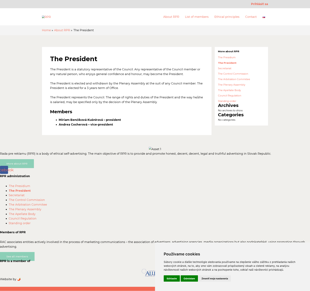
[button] (17, 163)
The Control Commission (233, 73)
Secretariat (224, 68)
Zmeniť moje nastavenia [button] (215, 278)
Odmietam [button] (189, 278)
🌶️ (19, 279)
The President (227, 62)
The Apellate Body (229, 90)
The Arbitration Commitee (234, 79)
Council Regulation (229, 95)
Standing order (227, 101)
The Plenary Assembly (231, 84)
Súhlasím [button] (172, 278)
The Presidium (227, 57)
